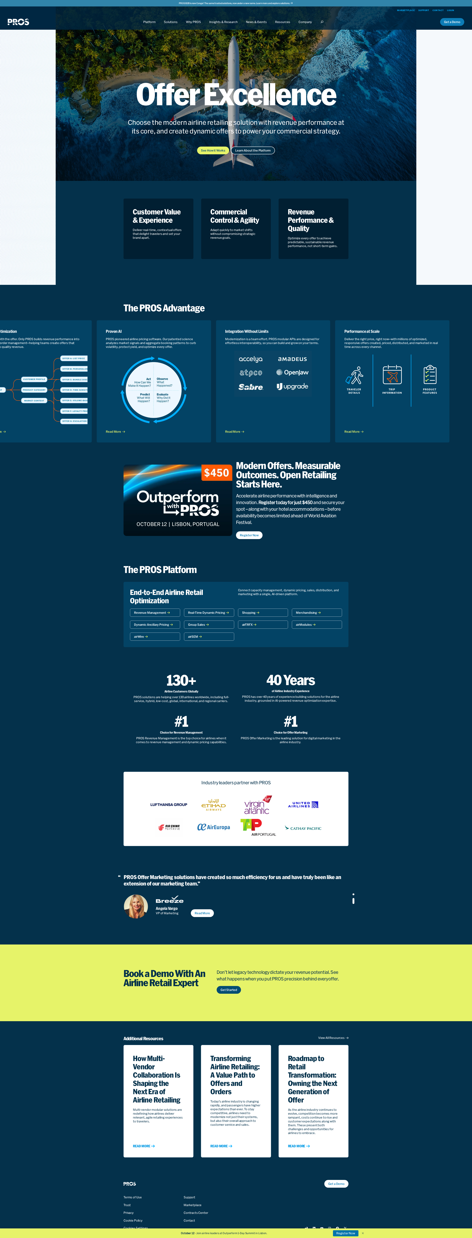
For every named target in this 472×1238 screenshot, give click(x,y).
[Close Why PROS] (193, 25)
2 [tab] (353, 904)
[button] (363, 1233)
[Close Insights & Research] (223, 25)
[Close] (323, 25)
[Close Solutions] (171, 25)
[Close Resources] (282, 25)
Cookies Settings (136, 1228)
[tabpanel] (230, 896)
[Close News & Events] (256, 25)
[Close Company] (305, 25)
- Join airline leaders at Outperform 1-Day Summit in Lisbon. (224, 1233)
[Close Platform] (149, 25)
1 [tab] (353, 896)
